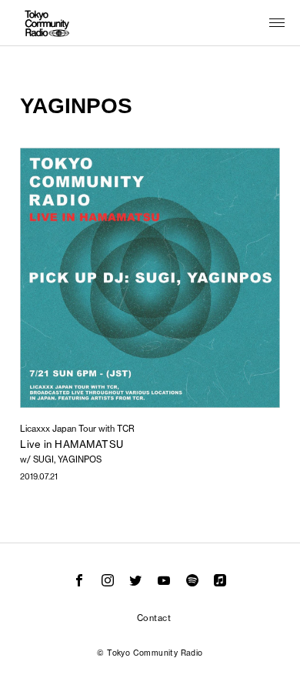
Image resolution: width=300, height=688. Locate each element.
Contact (154, 618)
